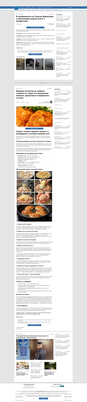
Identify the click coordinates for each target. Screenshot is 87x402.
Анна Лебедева (28, 296)
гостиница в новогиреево (20, 327)
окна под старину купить (58, 122)
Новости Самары (59, 17)
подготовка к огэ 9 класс (58, 104)
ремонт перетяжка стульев (63, 43)
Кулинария (23, 102)
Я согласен (43, 398)
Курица (27, 102)
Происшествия (19, 24)
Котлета (18, 102)
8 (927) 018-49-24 (29, 386)
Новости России (20, 88)
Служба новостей (51, 23)
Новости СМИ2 (18, 328)
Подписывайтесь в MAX (35, 27)
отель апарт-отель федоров (21, 56)
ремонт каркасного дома (60, 30)
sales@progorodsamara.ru (29, 387)
